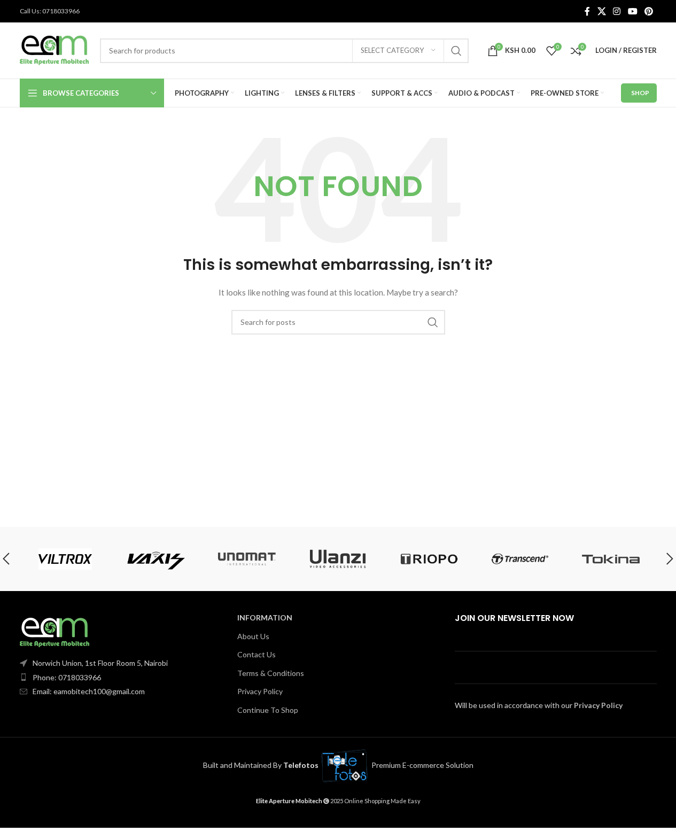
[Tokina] (610, 559)
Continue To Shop (267, 709)
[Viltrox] (64, 559)
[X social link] (601, 11)
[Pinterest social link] (648, 11)
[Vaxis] (156, 559)
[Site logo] (54, 49)
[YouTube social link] (632, 11)
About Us (253, 636)
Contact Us (256, 654)
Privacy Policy (260, 691)
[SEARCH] (456, 50)
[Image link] (54, 631)
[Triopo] (429, 559)
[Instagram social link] (617, 11)
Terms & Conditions (270, 673)
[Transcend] (520, 559)
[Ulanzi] (337, 559)
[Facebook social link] (587, 11)
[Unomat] (246, 559)
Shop (640, 93)
